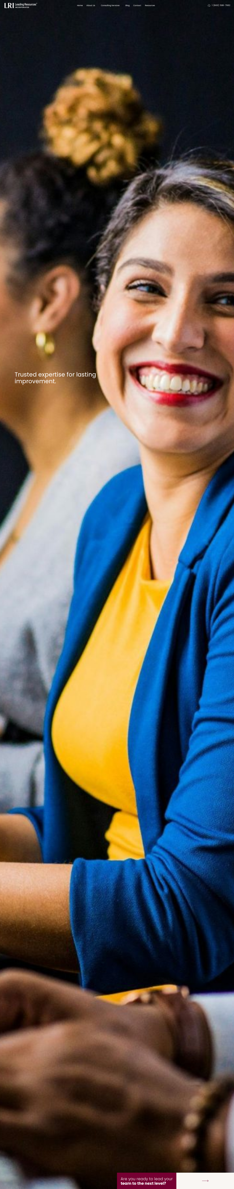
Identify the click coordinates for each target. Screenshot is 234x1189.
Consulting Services (110, 5)
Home (80, 5)
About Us (90, 5)
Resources (150, 5)
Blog (127, 5)
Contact (137, 5)
